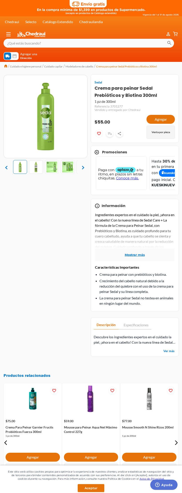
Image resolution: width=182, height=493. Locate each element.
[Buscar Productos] (169, 43)
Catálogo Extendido (58, 22)
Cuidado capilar (53, 66)
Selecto (30, 22)
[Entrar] (166, 34)
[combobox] (89, 43)
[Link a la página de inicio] (6, 66)
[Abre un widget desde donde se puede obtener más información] (164, 485)
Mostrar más (135, 255)
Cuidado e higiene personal (25, 66)
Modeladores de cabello (79, 66)
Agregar (161, 119)
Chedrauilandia (91, 22)
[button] (8, 34)
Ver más (168, 351)
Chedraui (12, 22)
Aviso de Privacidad (152, 478)
